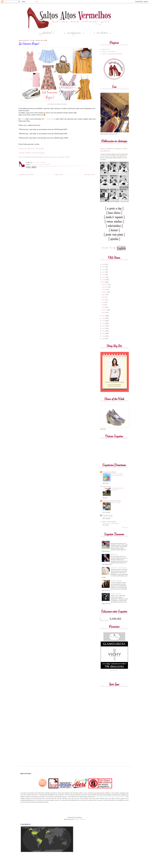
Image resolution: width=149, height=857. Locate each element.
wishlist (44, 164)
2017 (103, 316)
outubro (104, 289)
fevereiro (104, 310)
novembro (105, 287)
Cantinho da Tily (107, 515)
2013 (103, 326)
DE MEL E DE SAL (79, 819)
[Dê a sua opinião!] (29, 167)
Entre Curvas (106, 486)
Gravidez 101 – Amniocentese (110, 523)
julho (103, 297)
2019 (103, 279)
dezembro (105, 284)
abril (103, 305)
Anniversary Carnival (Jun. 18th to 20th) (31, 148)
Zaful (22, 119)
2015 (103, 321)
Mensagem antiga (89, 174)
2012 (103, 328)
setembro (105, 292)
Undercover (114, 555)
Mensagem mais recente (26, 174)
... (111, 541)
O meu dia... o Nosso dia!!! (118, 568)
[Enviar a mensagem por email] (27, 167)
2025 (103, 267)
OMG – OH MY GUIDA (109, 522)
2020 (103, 277)
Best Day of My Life (107, 517)
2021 (103, 274)
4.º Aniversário (49, 119)
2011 (103, 331)
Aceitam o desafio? (116, 581)
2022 (103, 272)
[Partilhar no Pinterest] (35, 167)
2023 (103, 269)
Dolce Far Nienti (115, 502)
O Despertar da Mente (109, 472)
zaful (48, 164)
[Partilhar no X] (31, 167)
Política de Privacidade (108, 51)
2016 (103, 318)
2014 (103, 323)
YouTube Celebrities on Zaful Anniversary (32, 153)
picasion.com (114, 670)
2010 (103, 333)
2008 (103, 338)
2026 (103, 264)
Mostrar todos (125, 527)
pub (41, 164)
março (104, 307)
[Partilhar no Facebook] (33, 167)
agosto (104, 294)
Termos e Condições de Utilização (112, 54)
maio (103, 302)
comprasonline (34, 164)
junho (103, 300)
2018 (103, 282)
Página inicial (59, 174)
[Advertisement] (74, 809)
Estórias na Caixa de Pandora (111, 501)
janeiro (104, 312)
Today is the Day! (116, 594)
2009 (103, 336)
